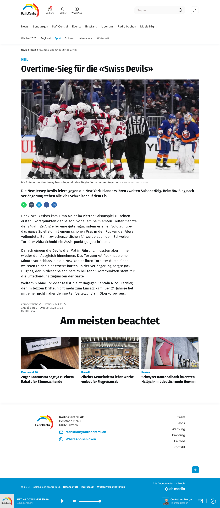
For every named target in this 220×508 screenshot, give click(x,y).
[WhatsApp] (24, 205)
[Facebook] (46, 205)
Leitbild (179, 441)
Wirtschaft (103, 38)
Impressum (87, 486)
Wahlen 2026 (29, 38)
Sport (58, 38)
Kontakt (179, 447)
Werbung (178, 429)
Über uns (107, 26)
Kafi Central (60, 26)
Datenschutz (70, 486)
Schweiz (70, 38)
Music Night (148, 26)
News (25, 26)
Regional (46, 38)
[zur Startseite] (30, 10)
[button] (77, 10)
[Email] (39, 205)
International (86, 38)
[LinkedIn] (54, 205)
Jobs (181, 423)
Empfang (91, 26)
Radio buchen (127, 26)
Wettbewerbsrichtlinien (111, 486)
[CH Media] (169, 488)
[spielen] (62, 501)
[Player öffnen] (213, 501)
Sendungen (40, 26)
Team (181, 417)
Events (76, 26)
